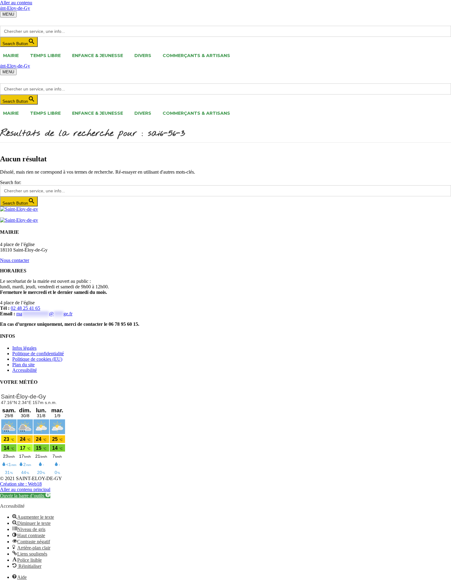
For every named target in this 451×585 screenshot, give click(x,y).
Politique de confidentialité (38, 353)
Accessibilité (24, 370)
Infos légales (24, 348)
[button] (25, 495)
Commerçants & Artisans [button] (196, 55)
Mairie (11, 55)
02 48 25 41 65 (25, 308)
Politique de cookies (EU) (37, 359)
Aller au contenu (16, 2)
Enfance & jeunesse (97, 55)
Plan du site (23, 364)
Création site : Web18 (21, 484)
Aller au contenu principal (25, 489)
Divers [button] (142, 55)
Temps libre (45, 55)
